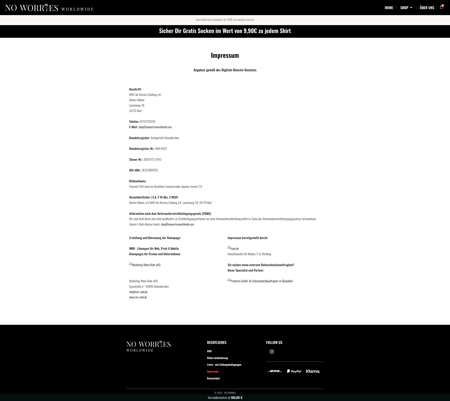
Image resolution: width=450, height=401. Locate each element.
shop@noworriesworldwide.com (155, 127)
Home (389, 7)
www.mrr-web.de (138, 297)
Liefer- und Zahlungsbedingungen (224, 364)
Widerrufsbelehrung (217, 358)
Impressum (212, 371)
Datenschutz (213, 378)
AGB (209, 351)
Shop (404, 7)
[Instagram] (272, 351)
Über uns (427, 7)
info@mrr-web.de (138, 291)
